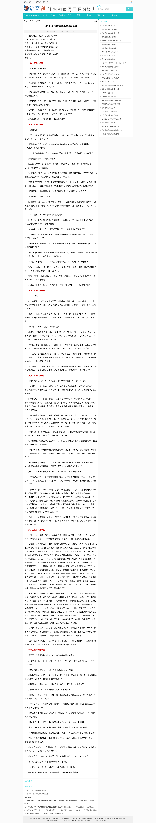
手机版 (95, 21)
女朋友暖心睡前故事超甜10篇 (111, 119)
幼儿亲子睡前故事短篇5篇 (110, 67)
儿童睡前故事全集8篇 (109, 44)
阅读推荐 (62, 15)
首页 (25, 21)
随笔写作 (38, 2)
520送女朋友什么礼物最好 (110, 78)
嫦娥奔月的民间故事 (108, 108)
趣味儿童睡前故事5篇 (109, 123)
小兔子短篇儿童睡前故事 (110, 115)
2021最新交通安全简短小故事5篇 (112, 85)
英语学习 (71, 15)
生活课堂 (97, 15)
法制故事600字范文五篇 (109, 70)
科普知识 (89, 15)
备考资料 (115, 15)
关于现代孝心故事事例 (109, 59)
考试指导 (80, 15)
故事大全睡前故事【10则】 (110, 89)
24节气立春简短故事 (108, 26)
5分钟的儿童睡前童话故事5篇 (111, 40)
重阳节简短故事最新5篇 (109, 111)
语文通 (25, 2)
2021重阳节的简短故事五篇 (111, 126)
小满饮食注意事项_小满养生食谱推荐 (114, 63)
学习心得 (53, 15)
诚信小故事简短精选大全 (110, 52)
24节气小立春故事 (108, 93)
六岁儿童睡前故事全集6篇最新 (112, 100)
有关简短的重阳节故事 (109, 48)
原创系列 (31, 21)
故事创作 (31, 2)
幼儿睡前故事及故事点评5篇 (111, 104)
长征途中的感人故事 (108, 55)
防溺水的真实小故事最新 (110, 29)
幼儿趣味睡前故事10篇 (39, 791)
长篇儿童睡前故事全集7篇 (40, 794)
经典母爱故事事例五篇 (109, 96)
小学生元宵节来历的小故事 (110, 134)
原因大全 (106, 15)
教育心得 (45, 2)
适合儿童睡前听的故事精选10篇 (112, 130)
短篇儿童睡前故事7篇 (109, 37)
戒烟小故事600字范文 (109, 82)
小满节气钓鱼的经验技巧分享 (111, 74)
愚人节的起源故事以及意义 (110, 33)
